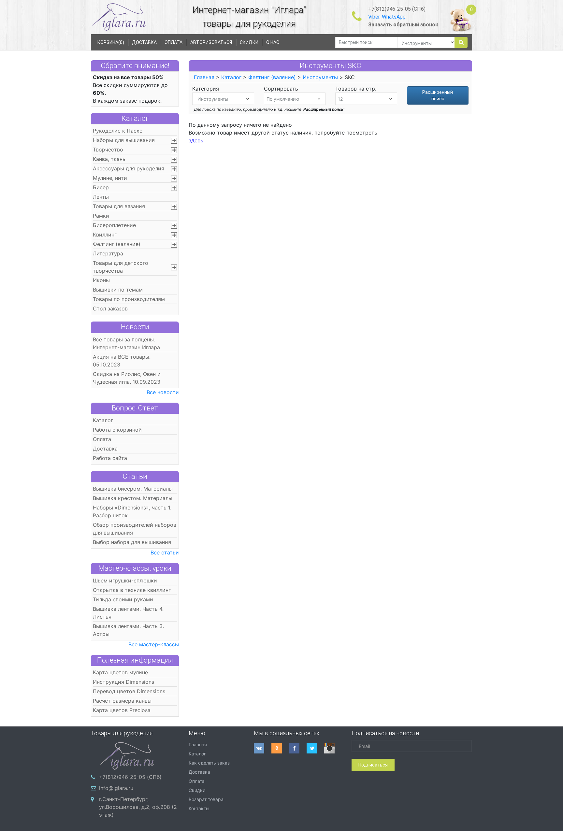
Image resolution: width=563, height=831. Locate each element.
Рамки (101, 215)
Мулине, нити (110, 178)
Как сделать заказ (209, 763)
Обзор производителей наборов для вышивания (134, 529)
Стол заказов (110, 308)
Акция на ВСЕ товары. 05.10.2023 (122, 360)
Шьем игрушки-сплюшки (125, 580)
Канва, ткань (109, 159)
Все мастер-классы (153, 644)
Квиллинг (105, 234)
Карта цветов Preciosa (122, 710)
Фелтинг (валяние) (116, 244)
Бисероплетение (114, 225)
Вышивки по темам (118, 289)
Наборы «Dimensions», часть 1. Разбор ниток (132, 511)
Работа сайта (110, 458)
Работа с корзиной (117, 429)
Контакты (199, 808)
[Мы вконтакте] (262, 748)
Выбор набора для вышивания (132, 542)
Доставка (105, 448)
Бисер (101, 187)
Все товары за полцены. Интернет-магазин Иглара (126, 343)
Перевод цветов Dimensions (129, 691)
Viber (374, 17)
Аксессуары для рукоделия (128, 168)
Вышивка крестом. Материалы (132, 498)
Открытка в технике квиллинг (132, 590)
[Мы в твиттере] (315, 748)
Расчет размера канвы (122, 700)
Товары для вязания (119, 206)
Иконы (101, 280)
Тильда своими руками (123, 599)
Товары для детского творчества (120, 267)
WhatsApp (394, 17)
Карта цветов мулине (120, 672)
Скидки (197, 790)
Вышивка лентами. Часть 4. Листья (128, 613)
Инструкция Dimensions (123, 682)
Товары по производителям (129, 299)
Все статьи (165, 552)
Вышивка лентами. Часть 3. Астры (128, 630)
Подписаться (373, 764)
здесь (196, 140)
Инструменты (320, 77)
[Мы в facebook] (298, 748)
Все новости (163, 392)
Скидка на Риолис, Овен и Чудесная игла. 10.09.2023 (127, 378)
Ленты (101, 196)
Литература (108, 253)
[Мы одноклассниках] (280, 748)
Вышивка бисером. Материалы (133, 488)
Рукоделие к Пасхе (117, 130)
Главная (204, 77)
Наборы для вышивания (124, 140)
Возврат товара (206, 799)
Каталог (135, 118)
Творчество (108, 149)
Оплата (102, 439)
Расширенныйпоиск (437, 95)
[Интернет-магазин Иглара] (118, 17)
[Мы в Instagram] (333, 748)
